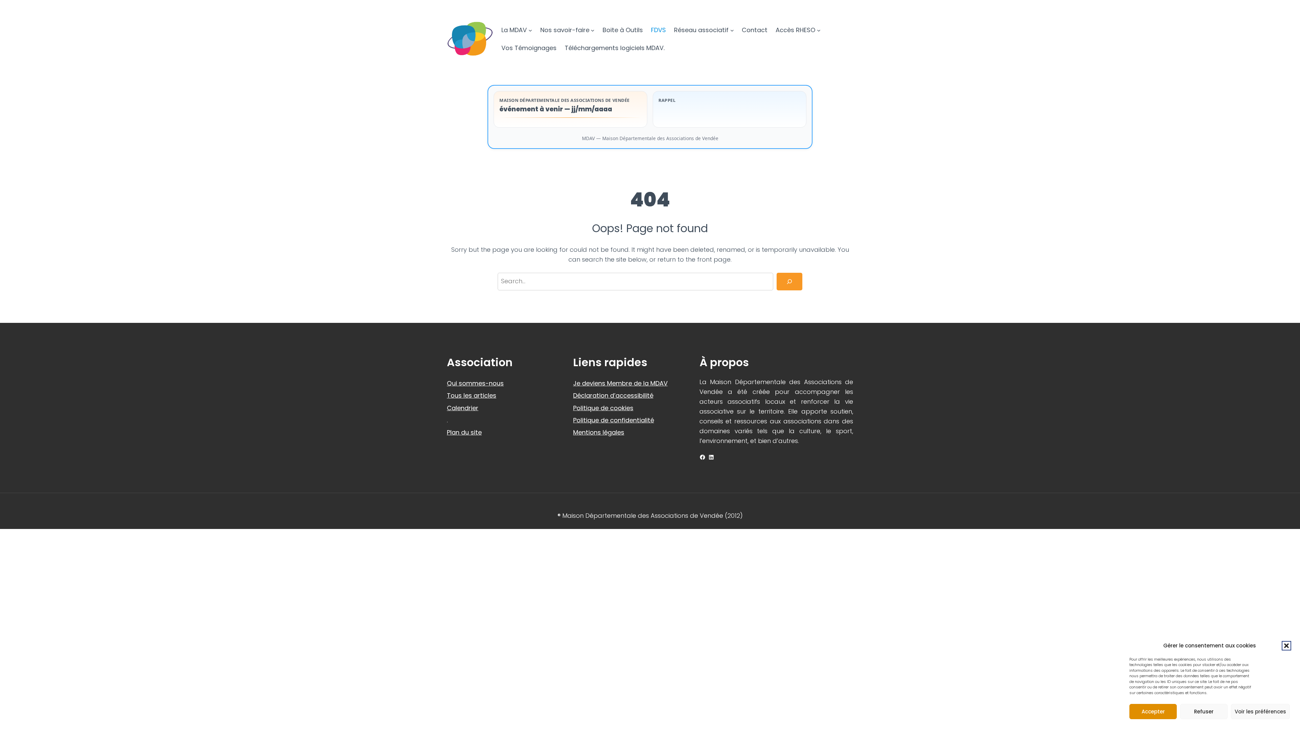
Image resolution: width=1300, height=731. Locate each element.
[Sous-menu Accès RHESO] (819, 30)
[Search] (789, 281)
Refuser (1204, 711)
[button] (1286, 645)
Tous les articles (471, 395)
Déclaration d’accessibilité (613, 395)
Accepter (1153, 711)
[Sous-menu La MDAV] (530, 30)
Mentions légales (598, 432)
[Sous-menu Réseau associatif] (732, 30)
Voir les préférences (1260, 711)
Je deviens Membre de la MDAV (620, 383)
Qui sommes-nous (475, 383)
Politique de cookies (603, 408)
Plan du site (464, 432)
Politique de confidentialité (613, 420)
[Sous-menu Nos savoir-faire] (592, 30)
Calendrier (462, 408)
